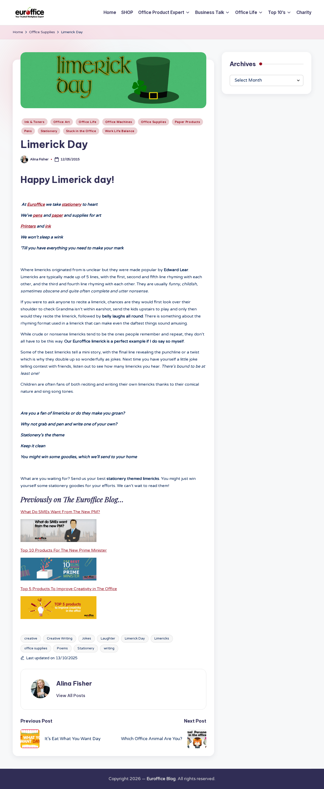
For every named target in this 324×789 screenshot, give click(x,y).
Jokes (86, 638)
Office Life (87, 122)
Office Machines (118, 122)
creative (30, 638)
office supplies (35, 648)
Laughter (108, 638)
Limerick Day (135, 638)
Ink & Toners (35, 122)
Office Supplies (153, 122)
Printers (28, 226)
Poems (62, 648)
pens (37, 215)
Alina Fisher (74, 683)
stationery (71, 204)
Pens (28, 131)
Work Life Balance (119, 131)
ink (48, 226)
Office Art (61, 122)
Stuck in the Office (81, 131)
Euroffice (36, 204)
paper (57, 215)
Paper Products (187, 122)
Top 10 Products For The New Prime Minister (64, 550)
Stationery (49, 131)
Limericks (161, 638)
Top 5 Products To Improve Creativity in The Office (69, 588)
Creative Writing (59, 638)
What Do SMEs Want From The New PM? (60, 511)
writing (109, 648)
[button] (70, 695)
